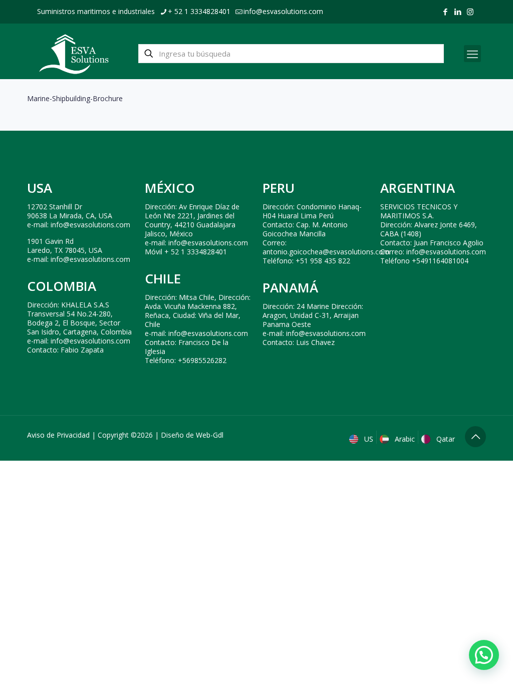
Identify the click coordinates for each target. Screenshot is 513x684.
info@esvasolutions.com (283, 11)
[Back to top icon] (475, 436)
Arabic (404, 439)
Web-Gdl (209, 435)
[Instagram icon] (470, 12)
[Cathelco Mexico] (74, 54)
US (367, 439)
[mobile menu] (472, 53)
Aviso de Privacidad (58, 435)
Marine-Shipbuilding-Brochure (75, 98)
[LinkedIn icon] (457, 12)
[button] (484, 655)
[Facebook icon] (445, 12)
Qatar (444, 439)
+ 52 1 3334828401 (199, 11)
